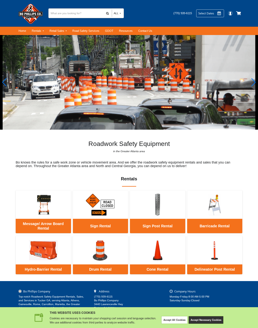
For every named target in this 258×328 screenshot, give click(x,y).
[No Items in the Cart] (238, 13)
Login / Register (230, 13)
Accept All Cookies (174, 320)
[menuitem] (22, 31)
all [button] (116, 13)
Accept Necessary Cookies (206, 320)
